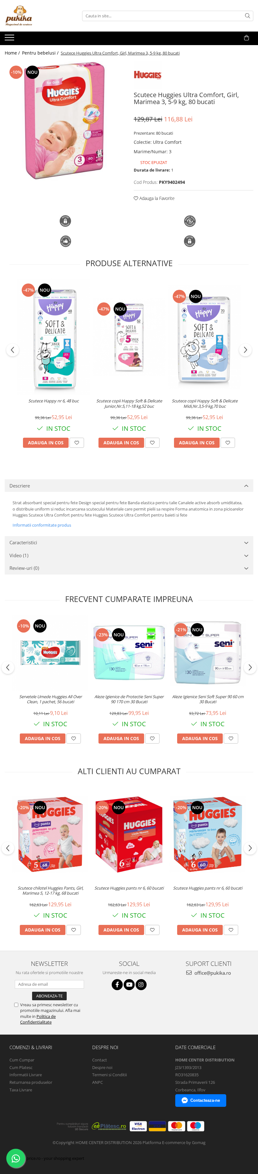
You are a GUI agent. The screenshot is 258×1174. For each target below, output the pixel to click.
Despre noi (102, 1067)
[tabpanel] (64, 121)
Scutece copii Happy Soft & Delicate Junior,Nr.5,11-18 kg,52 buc (129, 403)
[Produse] (10, 39)
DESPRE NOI (105, 1047)
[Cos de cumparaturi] (246, 38)
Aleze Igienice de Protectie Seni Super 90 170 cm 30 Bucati (129, 699)
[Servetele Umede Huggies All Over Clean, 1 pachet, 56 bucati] (50, 653)
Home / (13, 53)
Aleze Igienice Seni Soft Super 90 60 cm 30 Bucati (208, 699)
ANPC (97, 1082)
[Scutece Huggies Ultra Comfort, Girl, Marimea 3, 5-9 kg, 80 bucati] (64, 121)
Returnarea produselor (30, 1082)
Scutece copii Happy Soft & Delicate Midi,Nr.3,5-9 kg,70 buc (205, 403)
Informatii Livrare (25, 1075)
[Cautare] (247, 16)
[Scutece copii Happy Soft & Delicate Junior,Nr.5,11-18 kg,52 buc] (129, 337)
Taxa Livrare (20, 1090)
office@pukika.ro (212, 973)
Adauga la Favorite (156, 198)
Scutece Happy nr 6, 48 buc (53, 401)
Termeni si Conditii (109, 1075)
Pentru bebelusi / (41, 53)
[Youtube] (129, 984)
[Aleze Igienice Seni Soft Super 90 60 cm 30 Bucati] (208, 652)
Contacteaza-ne (205, 1100)
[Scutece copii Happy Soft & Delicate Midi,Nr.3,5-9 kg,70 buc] (204, 337)
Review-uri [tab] (24, 568)
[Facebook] (117, 984)
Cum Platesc (20, 1067)
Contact (99, 1060)
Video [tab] (18, 555)
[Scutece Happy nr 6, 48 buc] (53, 337)
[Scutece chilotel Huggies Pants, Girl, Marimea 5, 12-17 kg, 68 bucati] (50, 834)
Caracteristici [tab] (23, 542)
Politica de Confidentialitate (38, 1019)
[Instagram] (141, 984)
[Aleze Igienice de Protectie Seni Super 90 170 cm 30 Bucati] (129, 652)
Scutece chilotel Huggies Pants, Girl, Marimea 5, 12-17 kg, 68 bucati (50, 890)
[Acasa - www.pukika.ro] (36, 16)
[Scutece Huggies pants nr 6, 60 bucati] (129, 834)
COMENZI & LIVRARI (30, 1047)
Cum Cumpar (21, 1060)
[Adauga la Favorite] (77, 443)
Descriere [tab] (19, 485)
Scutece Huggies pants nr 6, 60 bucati (129, 888)
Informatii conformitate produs (42, 525)
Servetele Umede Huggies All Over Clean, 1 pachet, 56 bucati (50, 699)
